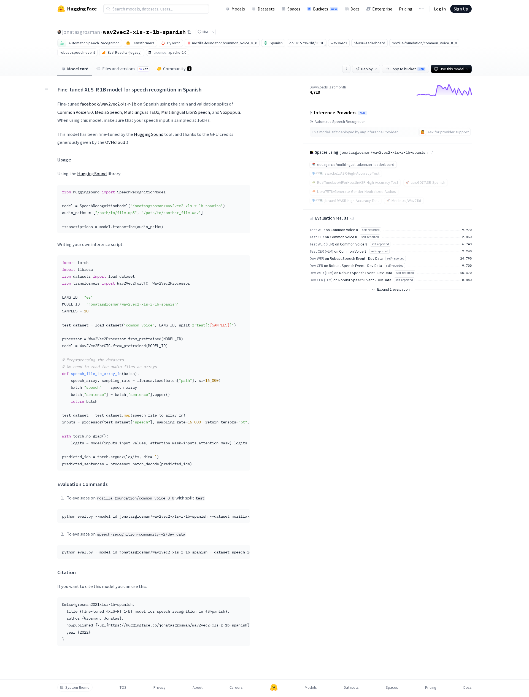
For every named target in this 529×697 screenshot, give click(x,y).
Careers (236, 687)
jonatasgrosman (81, 31)
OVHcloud (115, 142)
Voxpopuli (230, 112)
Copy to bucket (407, 68)
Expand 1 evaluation (393, 289)
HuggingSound (148, 134)
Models (238, 9)
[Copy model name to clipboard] (189, 32)
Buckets (325, 9)
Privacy (159, 687)
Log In (440, 9)
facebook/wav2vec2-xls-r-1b (108, 104)
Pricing (405, 9)
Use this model (452, 68)
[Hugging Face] (274, 687)
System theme (77, 687)
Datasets (266, 9)
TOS (123, 687)
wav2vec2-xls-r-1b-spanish (144, 31)
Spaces (293, 9)
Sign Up (461, 9)
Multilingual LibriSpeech (185, 112)
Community (176, 68)
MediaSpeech (108, 112)
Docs (355, 9)
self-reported (371, 230)
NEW (362, 113)
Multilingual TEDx (141, 112)
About (198, 687)
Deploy (367, 68)
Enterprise (382, 9)
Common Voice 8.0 (75, 112)
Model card (77, 68)
